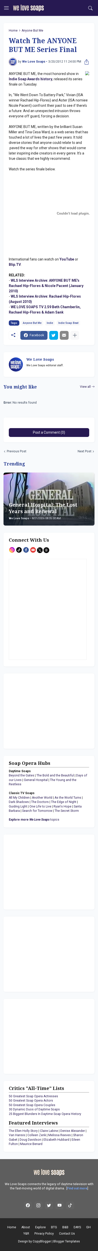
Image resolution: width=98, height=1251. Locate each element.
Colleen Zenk (36, 1135)
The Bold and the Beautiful (55, 775)
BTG (54, 1227)
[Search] (91, 8)
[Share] (85, 62)
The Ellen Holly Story (23, 1131)
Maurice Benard (31, 1144)
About (25, 1227)
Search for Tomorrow (37, 811)
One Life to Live (40, 806)
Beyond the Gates (21, 775)
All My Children (19, 797)
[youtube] (60, 1206)
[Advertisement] (40, 710)
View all (85, 386)
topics (34, 819)
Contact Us (67, 1233)
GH (88, 1227)
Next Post (84, 451)
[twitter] (49, 1206)
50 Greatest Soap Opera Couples (32, 1105)
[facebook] (28, 1206)
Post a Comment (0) (49, 432)
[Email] (64, 335)
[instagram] (38, 1206)
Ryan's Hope (62, 806)
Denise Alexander (72, 1131)
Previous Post (16, 451)
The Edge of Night (63, 802)
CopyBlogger (42, 1241)
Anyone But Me (32, 30)
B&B (65, 1227)
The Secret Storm (67, 811)
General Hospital (36, 780)
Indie (50, 323)
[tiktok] (70, 1206)
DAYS (77, 1227)
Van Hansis (17, 1135)
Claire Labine (49, 1131)
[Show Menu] (6, 8)
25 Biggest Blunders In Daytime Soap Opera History (45, 1114)
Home (13, 30)
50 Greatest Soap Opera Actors (31, 1100)
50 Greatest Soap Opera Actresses (33, 1096)
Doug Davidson (30, 1139)
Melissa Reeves (59, 1135)
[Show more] (74, 335)
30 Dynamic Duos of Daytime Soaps (34, 1109)
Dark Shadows (19, 802)
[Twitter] (53, 335)
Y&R (26, 1233)
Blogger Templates (66, 1241)
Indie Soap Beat (68, 323)
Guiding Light (18, 806)
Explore (40, 1227)
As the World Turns (68, 797)
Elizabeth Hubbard (56, 1139)
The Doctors (40, 802)
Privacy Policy (44, 1233)
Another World (42, 797)
